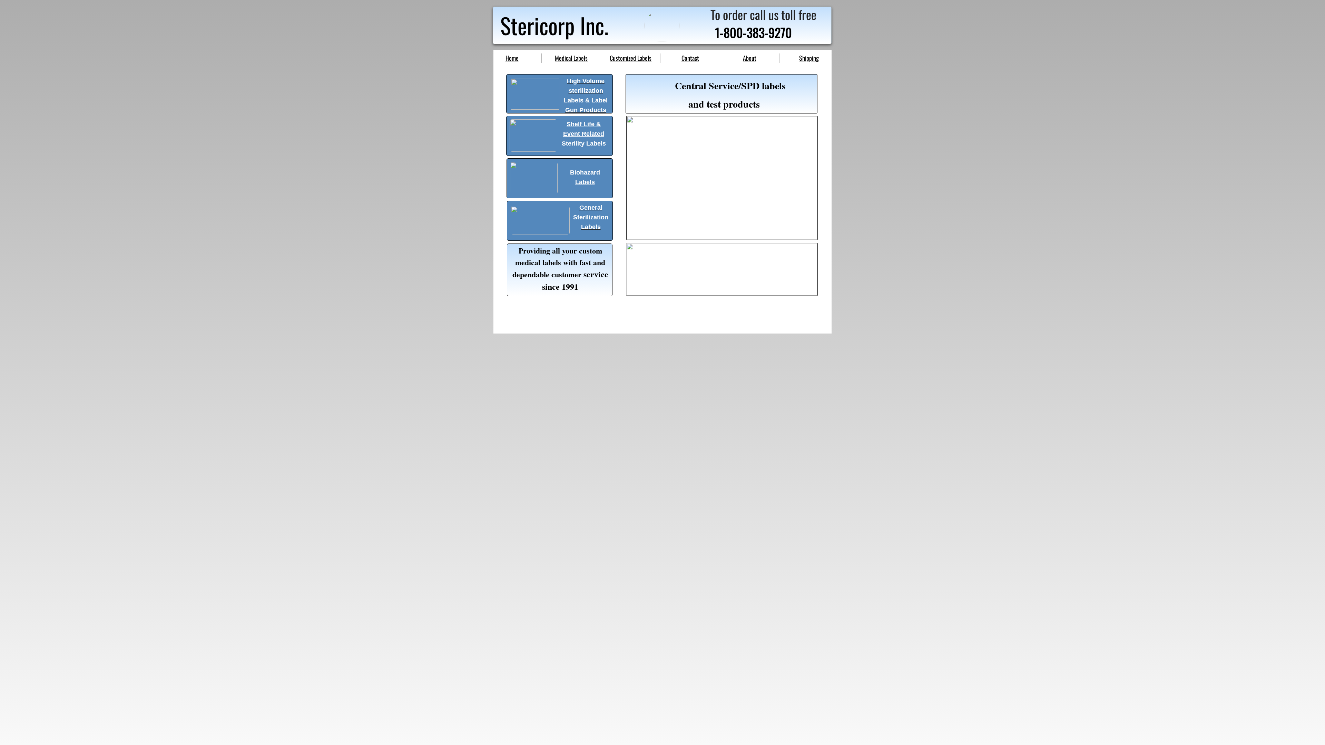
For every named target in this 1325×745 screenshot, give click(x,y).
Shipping (809, 57)
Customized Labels (630, 57)
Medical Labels (571, 57)
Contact (690, 57)
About (749, 57)
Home (512, 57)
